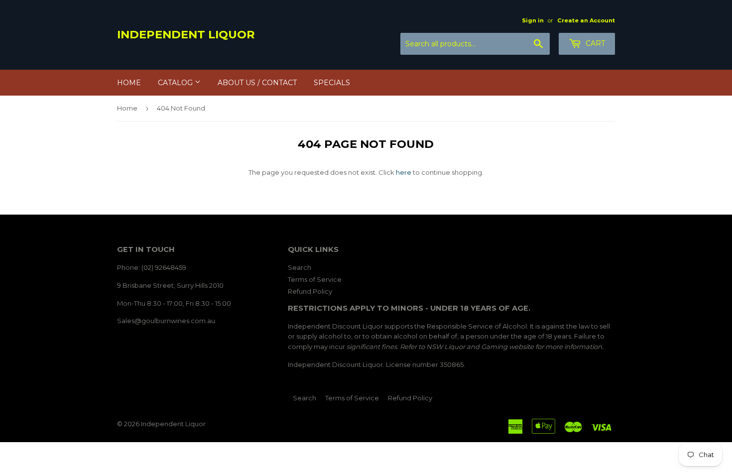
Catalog (176, 82)
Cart (594, 43)
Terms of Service (315, 279)
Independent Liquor (186, 34)
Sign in (533, 20)
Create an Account (586, 20)
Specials (332, 82)
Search (299, 267)
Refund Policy (310, 291)
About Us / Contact (257, 82)
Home (129, 82)
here (403, 172)
